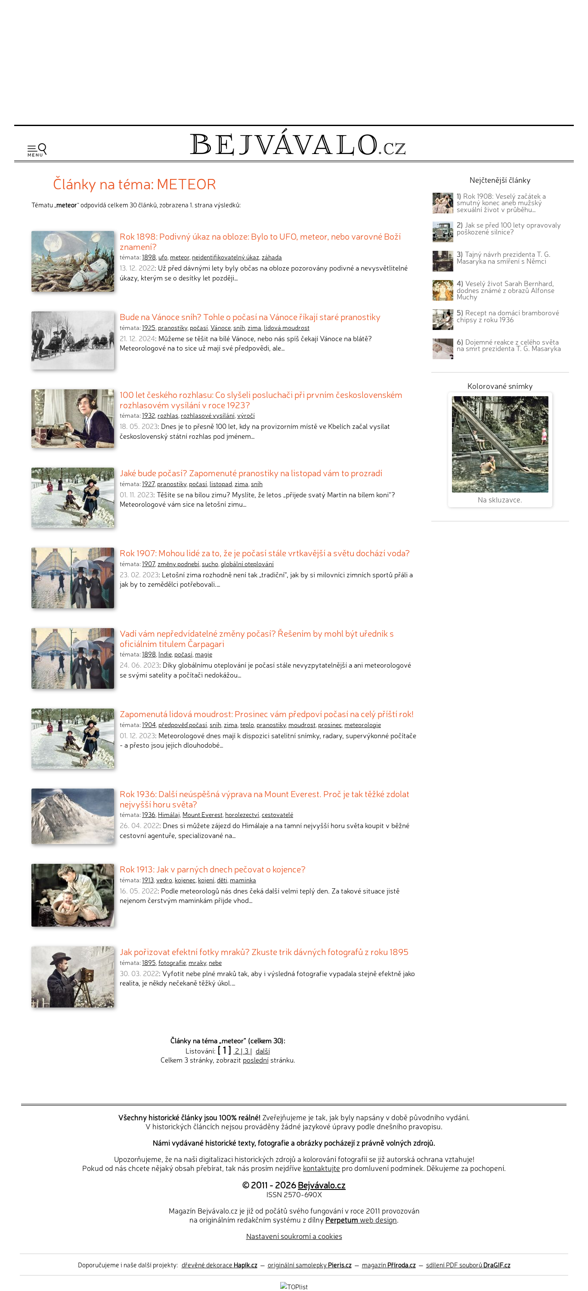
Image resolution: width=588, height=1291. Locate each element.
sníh (239, 327)
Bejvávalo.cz (322, 1184)
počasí (199, 327)
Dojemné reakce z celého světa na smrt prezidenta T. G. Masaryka (509, 345)
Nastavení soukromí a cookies (294, 1236)
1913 (148, 879)
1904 (149, 724)
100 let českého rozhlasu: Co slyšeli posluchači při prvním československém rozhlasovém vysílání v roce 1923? (261, 399)
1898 (149, 257)
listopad (221, 483)
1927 (148, 483)
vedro (164, 879)
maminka (243, 879)
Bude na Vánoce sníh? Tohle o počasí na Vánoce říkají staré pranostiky (250, 316)
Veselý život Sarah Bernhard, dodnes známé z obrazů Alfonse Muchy (505, 290)
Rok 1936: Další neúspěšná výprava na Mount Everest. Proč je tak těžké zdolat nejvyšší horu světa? (264, 798)
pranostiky (172, 327)
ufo (162, 257)
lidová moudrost (286, 327)
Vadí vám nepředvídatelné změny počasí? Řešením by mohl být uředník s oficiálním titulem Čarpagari (257, 638)
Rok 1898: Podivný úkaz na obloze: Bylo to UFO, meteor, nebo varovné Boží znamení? (260, 241)
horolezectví (242, 814)
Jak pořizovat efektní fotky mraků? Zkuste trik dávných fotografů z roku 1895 (264, 951)
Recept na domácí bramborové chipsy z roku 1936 (508, 316)
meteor (179, 257)
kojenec (185, 879)
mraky (197, 962)
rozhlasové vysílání (208, 415)
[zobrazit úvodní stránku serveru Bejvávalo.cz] (297, 153)
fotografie (172, 962)
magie (203, 654)
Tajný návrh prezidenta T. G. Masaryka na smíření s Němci (504, 257)
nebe (215, 962)
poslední (256, 1059)
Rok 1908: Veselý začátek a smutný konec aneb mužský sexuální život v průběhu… (501, 202)
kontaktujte (321, 1168)
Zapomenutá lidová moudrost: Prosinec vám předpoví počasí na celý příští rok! (267, 713)
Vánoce (220, 327)
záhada (272, 257)
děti (222, 879)
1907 (148, 563)
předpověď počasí (182, 724)
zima (254, 327)
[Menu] (37, 150)
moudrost (302, 724)
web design (361, 1219)
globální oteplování (247, 563)
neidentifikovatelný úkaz (225, 257)
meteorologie (362, 724)
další (263, 1050)
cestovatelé (277, 814)
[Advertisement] (294, 61)
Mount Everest (203, 814)
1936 (148, 814)
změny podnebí (178, 563)
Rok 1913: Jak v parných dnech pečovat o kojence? (213, 869)
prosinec (330, 724)
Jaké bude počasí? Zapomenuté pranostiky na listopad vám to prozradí (251, 472)
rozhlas (168, 415)
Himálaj (169, 814)
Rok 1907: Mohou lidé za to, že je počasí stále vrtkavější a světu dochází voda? (265, 552)
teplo (247, 724)
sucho (210, 563)
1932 (148, 415)
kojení (206, 879)
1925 (148, 327)
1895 (149, 962)
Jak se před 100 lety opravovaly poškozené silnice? (509, 228)
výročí (246, 415)
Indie (165, 654)
